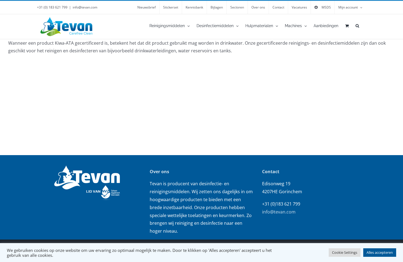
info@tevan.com (85, 7)
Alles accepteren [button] (380, 252)
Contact (270, 172)
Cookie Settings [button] (344, 252)
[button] (357, 25)
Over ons (159, 172)
